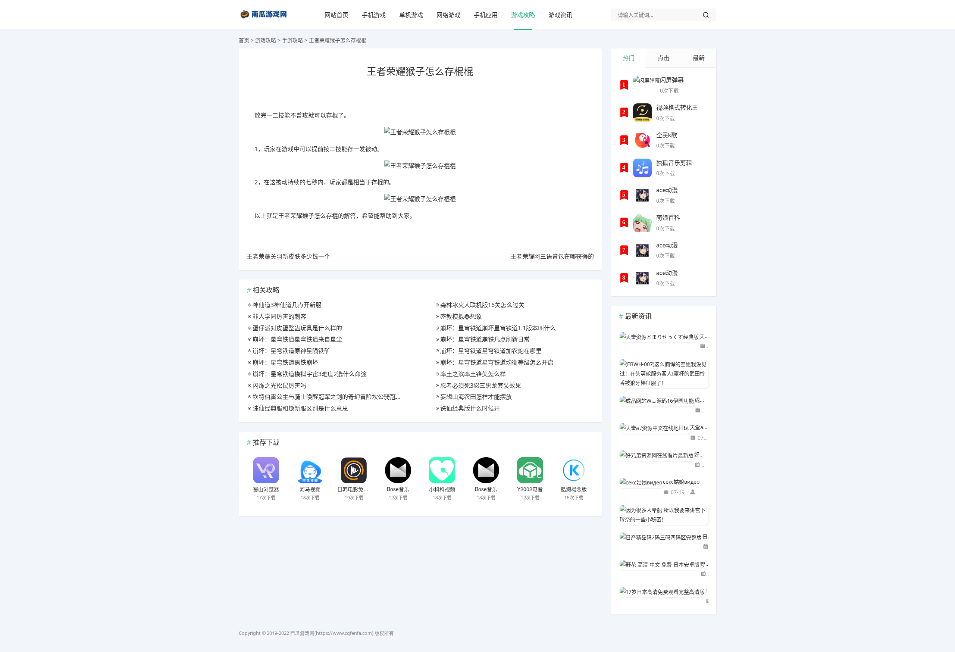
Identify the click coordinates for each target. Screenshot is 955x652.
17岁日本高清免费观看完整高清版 (706, 591)
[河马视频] (310, 470)
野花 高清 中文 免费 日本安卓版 (704, 563)
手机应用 (486, 15)
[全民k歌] (642, 140)
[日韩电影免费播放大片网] (354, 470)
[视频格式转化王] (642, 112)
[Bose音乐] (398, 470)
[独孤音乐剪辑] (642, 168)
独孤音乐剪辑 (674, 162)
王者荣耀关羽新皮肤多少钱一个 (288, 256)
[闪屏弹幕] (646, 85)
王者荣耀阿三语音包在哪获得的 (552, 256)
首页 (244, 40)
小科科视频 (442, 489)
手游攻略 (292, 40)
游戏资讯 (560, 15)
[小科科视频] (442, 470)
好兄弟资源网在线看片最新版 (701, 454)
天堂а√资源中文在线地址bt (699, 427)
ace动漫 (667, 189)
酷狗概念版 (574, 489)
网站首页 (336, 15)
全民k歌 (666, 135)
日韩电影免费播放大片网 (366, 489)
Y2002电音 (530, 489)
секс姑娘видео (681, 481)
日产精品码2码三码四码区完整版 (705, 536)
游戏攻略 (523, 15)
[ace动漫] (642, 195)
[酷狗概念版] (574, 470)
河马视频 (310, 489)
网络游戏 (448, 15)
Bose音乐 (398, 489)
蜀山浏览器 (266, 489)
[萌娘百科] (642, 222)
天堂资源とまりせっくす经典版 (703, 336)
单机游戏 (411, 15)
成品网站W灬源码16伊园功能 (701, 399)
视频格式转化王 (677, 107)
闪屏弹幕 (672, 79)
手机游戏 (374, 15)
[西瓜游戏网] (264, 20)
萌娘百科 (668, 217)
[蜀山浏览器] (266, 470)
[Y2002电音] (530, 470)
